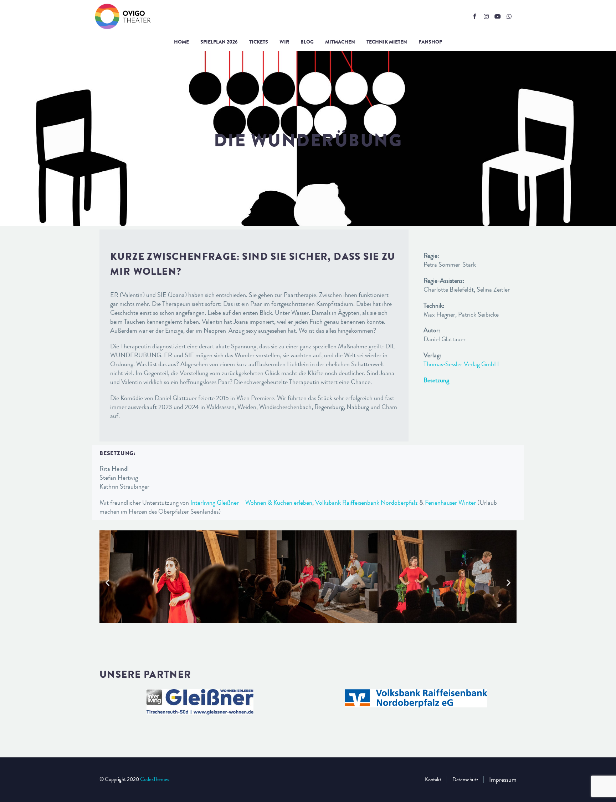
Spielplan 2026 (219, 41)
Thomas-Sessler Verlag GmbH (461, 364)
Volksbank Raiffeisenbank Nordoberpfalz (366, 502)
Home (181, 41)
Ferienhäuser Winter (450, 502)
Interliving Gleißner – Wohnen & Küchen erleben (251, 502)
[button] (107, 582)
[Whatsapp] (509, 16)
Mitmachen (340, 41)
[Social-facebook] (475, 16)
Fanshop (430, 41)
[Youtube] (497, 16)
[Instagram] (486, 16)
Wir (284, 41)
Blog (307, 41)
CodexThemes (154, 779)
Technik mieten (386, 41)
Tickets (258, 41)
